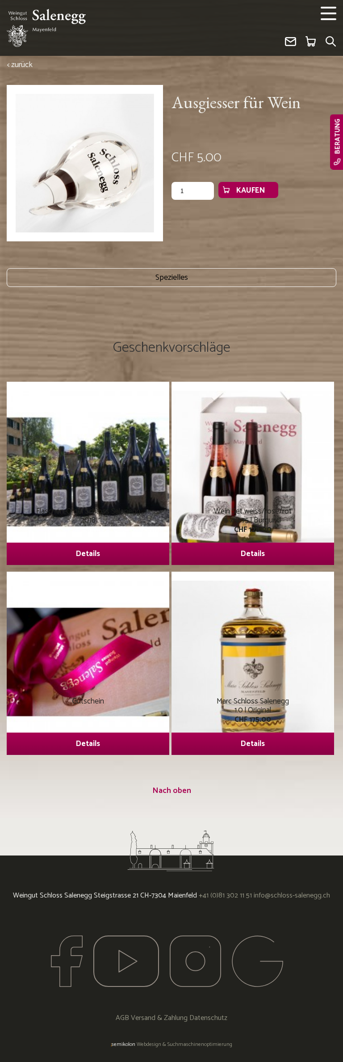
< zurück (20, 65)
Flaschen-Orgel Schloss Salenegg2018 (88, 532)
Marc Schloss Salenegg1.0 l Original (253, 722)
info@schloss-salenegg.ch (292, 895)
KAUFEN (250, 190)
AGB (122, 1018)
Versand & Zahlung (159, 1018)
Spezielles (171, 277)
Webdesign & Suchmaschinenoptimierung (171, 1044)
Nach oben (171, 790)
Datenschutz (208, 1018)
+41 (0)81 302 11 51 (225, 895)
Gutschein (88, 722)
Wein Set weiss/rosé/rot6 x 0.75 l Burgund (253, 532)
